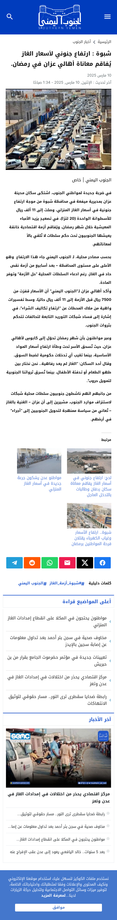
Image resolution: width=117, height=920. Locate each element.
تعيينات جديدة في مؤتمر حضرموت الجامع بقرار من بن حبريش (57, 661)
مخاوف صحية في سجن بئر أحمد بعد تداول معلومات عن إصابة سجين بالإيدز (58, 641)
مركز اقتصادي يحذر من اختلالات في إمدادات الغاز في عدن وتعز (57, 680)
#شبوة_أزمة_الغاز (65, 583)
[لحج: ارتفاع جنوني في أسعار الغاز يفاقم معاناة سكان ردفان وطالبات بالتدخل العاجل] (89, 461)
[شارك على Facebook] (102, 562)
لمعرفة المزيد (53, 895)
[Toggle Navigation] (108, 17)
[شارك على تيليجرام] (14, 562)
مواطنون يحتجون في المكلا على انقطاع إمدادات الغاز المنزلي (57, 621)
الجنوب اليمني (30, 583)
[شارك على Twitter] (85, 562)
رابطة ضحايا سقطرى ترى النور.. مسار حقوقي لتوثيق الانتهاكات (58, 700)
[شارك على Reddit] (32, 562)
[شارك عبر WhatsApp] (50, 562)
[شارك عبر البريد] (67, 562)
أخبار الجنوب (82, 41)
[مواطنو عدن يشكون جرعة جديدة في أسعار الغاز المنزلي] (39, 461)
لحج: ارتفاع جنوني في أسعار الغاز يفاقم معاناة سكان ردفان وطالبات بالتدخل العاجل (90, 486)
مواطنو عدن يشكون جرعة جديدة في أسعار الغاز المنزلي (39, 483)
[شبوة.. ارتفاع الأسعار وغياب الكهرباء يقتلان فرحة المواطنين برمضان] (89, 515)
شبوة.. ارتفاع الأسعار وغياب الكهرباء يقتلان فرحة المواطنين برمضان (91, 538)
